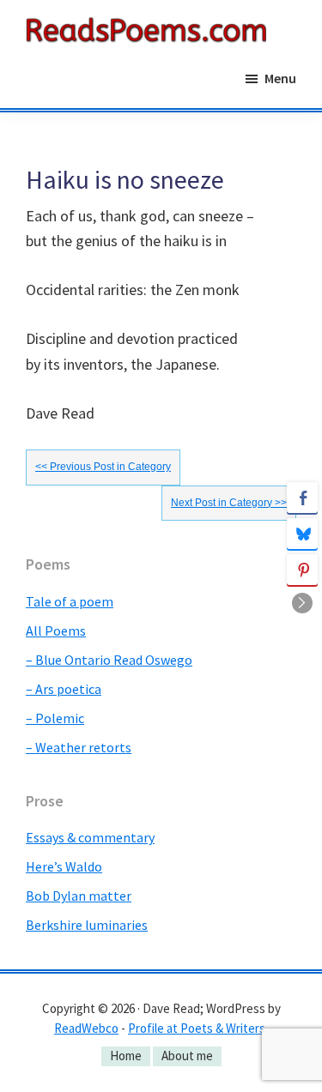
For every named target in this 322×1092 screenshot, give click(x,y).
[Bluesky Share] (302, 533)
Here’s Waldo (64, 866)
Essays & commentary (90, 837)
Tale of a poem (69, 601)
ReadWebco (86, 1028)
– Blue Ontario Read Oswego (109, 659)
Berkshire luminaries (87, 924)
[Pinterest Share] (302, 569)
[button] (302, 603)
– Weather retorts (78, 747)
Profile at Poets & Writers (196, 1028)
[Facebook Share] (302, 497)
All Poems (56, 630)
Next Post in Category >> (229, 503)
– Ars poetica (63, 688)
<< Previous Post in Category (103, 467)
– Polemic (55, 718)
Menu (280, 78)
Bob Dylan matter (78, 895)
